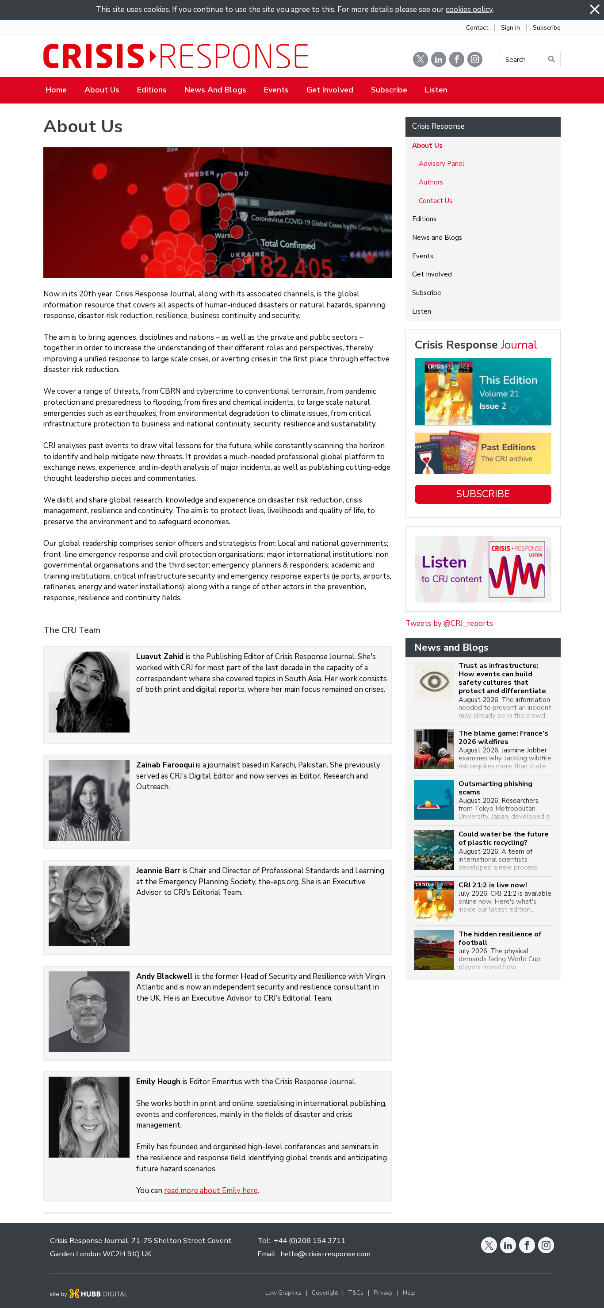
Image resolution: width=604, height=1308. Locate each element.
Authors (431, 182)
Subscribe (547, 27)
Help (409, 1293)
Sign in (510, 27)
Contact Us (435, 200)
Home (56, 89)
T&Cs (355, 1293)
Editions (152, 89)
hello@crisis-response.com (325, 1254)
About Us (101, 89)
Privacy (383, 1293)
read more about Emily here (211, 1190)
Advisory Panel (441, 163)
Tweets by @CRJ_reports (449, 623)
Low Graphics (283, 1293)
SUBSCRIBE (483, 494)
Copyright (325, 1293)
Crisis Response (438, 126)
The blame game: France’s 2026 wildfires (503, 737)
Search (515, 59)
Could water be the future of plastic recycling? (504, 838)
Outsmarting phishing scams (495, 788)
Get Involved (329, 89)
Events (276, 89)
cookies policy (469, 9)
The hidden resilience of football (500, 938)
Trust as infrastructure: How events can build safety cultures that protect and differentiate (502, 679)
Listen (436, 89)
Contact (477, 27)
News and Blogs (215, 89)
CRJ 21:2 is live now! (493, 885)
